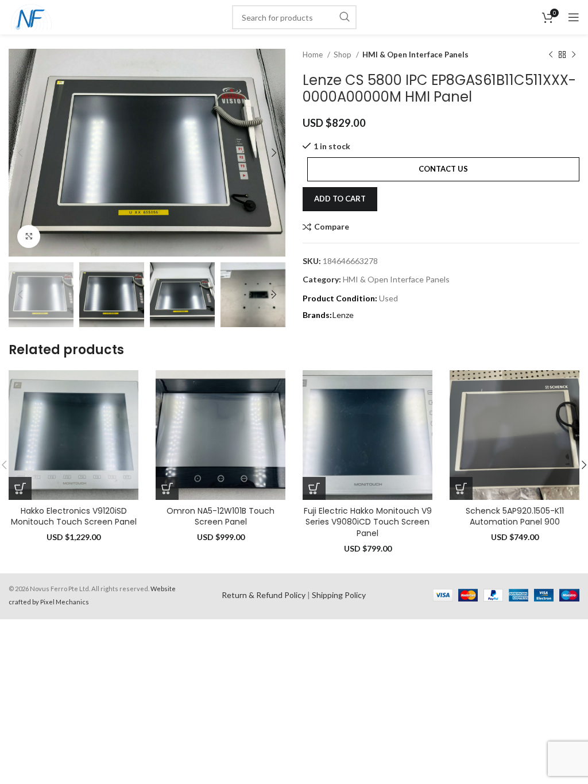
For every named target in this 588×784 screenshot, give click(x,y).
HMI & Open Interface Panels (415, 54)
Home (313, 54)
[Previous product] (550, 55)
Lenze (343, 315)
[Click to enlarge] (28, 236)
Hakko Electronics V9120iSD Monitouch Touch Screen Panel (74, 516)
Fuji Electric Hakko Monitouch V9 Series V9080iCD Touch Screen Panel (368, 522)
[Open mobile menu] (573, 17)
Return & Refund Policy (263, 595)
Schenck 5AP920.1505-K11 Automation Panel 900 (515, 516)
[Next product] (573, 55)
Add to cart (340, 198)
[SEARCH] (344, 17)
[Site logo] (31, 16)
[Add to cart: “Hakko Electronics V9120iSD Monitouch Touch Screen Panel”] (20, 488)
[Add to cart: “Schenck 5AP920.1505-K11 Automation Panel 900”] (461, 488)
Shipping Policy (339, 595)
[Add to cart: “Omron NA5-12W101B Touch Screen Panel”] (167, 488)
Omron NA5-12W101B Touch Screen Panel (220, 516)
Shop (343, 54)
